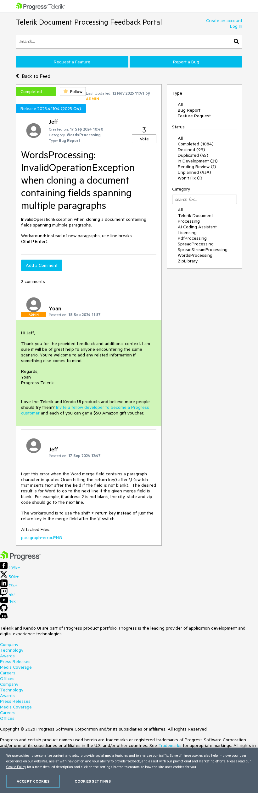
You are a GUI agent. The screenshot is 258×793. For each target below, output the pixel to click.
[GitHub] (4, 610)
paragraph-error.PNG (41, 537)
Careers (7, 673)
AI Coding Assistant (197, 227)
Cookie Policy (16, 766)
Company (9, 644)
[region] (129, 770)
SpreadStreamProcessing (202, 249)
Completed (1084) (196, 144)
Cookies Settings (93, 781)
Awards (7, 656)
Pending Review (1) (197, 166)
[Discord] (4, 617)
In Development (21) (198, 161)
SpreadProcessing (196, 244)
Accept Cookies (33, 781)
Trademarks (170, 745)
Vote (144, 139)
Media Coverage (16, 667)
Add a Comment (42, 265)
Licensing (187, 232)
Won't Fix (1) (190, 178)
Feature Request (194, 116)
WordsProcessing (195, 255)
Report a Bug (186, 62)
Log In (236, 26)
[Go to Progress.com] (20, 559)
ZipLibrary (188, 261)
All (180, 104)
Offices (7, 678)
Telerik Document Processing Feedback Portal (89, 21)
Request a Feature (72, 62)
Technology (11, 650)
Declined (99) (191, 149)
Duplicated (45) (193, 155)
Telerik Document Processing (195, 218)
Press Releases (15, 661)
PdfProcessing (192, 238)
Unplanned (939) (194, 172)
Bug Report (189, 110)
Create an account (224, 20)
